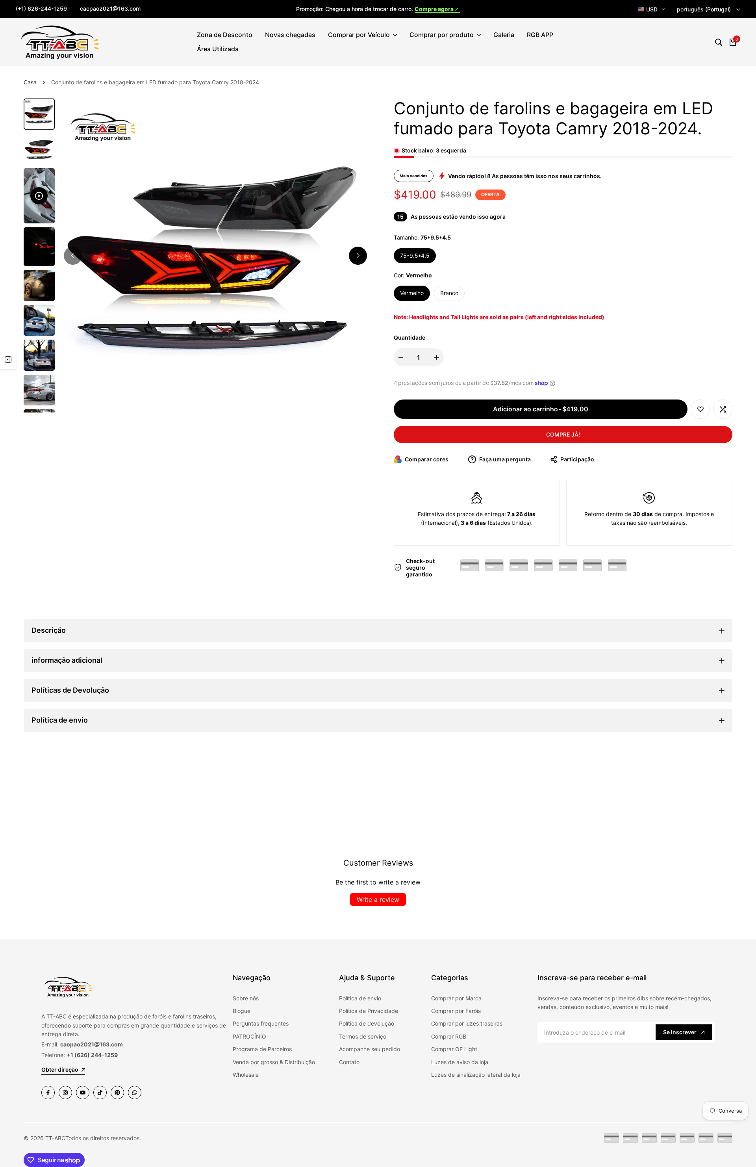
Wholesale (246, 1074)
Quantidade (409, 337)
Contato (349, 1062)
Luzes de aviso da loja (459, 1062)
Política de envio (360, 998)
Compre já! (563, 434)
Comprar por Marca (456, 998)
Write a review (378, 899)
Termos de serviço (362, 1036)
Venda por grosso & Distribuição (274, 1062)
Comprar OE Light (454, 1049)
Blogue (241, 1010)
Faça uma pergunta (504, 459)
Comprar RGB (448, 1036)
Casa (30, 82)
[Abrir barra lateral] (8, 359)
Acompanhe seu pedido (369, 1049)
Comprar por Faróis (456, 1010)
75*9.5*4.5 (415, 255)
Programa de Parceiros (262, 1049)
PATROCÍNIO (249, 1036)
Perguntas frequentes (261, 1023)
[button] (700, 409)
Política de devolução (366, 1023)
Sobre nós (246, 998)
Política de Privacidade (368, 1010)
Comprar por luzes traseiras (466, 1023)
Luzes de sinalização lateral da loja (476, 1074)
